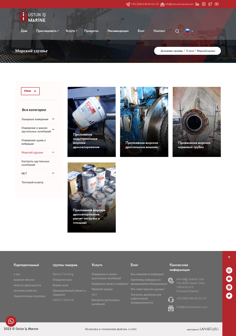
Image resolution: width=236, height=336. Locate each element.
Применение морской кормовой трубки (194, 145)
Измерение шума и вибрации (34, 142)
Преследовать (46, 31)
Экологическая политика (29, 296)
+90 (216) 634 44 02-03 (145, 4)
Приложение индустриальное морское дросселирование (86, 141)
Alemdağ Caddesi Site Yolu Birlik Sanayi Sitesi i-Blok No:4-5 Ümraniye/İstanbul (190, 285)
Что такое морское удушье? (148, 289)
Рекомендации (118, 31)
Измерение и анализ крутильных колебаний (36, 129)
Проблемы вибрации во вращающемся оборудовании (149, 282)
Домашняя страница (172, 50)
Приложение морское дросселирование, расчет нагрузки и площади (89, 217)
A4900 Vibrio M (63, 300)
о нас (17, 274)
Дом (24, 31)
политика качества (25, 290)
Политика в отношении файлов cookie (111, 329)
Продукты (91, 31)
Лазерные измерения (35, 119)
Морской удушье (206, 50)
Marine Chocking (63, 274)
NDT (24, 173)
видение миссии (24, 280)
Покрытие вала (62, 280)
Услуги (70, 31)
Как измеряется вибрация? (147, 274)
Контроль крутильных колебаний (35, 163)
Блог (141, 31)
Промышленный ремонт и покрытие (69, 293)
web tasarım (202, 329)
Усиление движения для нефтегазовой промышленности (146, 298)
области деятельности (27, 285)
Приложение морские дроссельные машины (142, 145)
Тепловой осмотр (32, 182)
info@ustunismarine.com (179, 4)
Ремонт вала (60, 285)
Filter (27, 91)
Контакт (159, 31)
